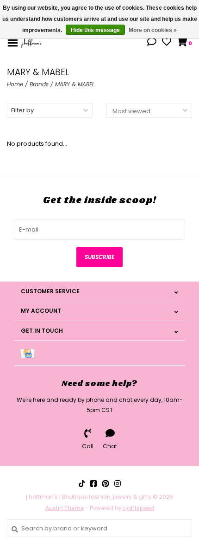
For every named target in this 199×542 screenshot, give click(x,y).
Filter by (22, 110)
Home (15, 84)
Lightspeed (138, 508)
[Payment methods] (29, 353)
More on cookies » (153, 30)
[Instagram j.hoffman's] (117, 483)
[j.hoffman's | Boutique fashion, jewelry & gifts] (31, 42)
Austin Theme (64, 508)
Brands (39, 84)
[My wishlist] (166, 43)
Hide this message (95, 30)
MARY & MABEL (74, 84)
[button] (151, 43)
